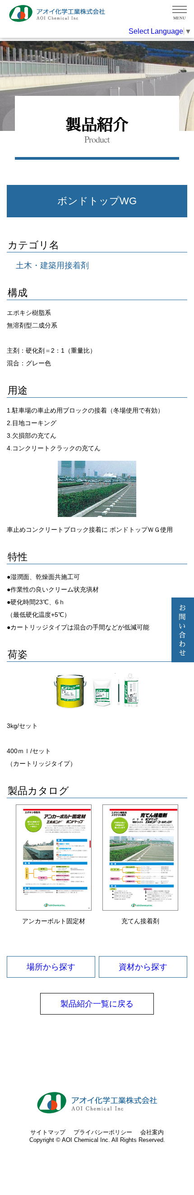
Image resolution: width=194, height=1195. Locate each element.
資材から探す (143, 966)
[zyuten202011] (140, 857)
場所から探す (51, 966)
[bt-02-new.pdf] (54, 857)
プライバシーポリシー (103, 1132)
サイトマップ (47, 1132)
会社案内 (152, 1132)
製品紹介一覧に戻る (97, 1003)
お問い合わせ (183, 631)
